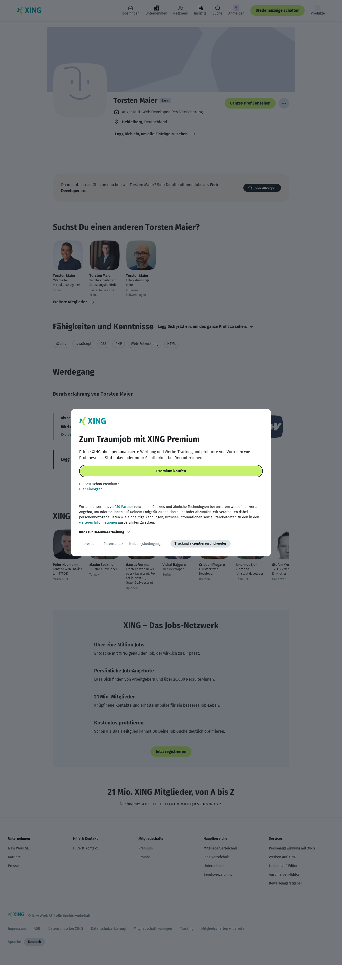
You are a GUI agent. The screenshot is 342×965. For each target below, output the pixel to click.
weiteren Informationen (98, 522)
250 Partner (124, 507)
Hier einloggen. (91, 489)
